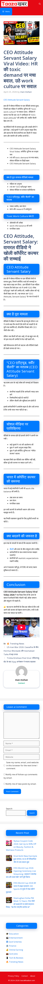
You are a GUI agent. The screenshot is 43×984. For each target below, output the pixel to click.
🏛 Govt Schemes (14, 941)
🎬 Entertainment (14, 937)
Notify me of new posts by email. (21, 783)
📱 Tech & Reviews (14, 957)
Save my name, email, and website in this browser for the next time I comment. (22, 765)
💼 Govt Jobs (12, 953)
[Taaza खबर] (14, 4)
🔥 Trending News (15, 643)
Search (9, 808)
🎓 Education (12, 933)
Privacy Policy (13, 976)
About (32, 976)
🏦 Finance (11, 945)
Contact (21, 683)
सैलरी (12, 549)
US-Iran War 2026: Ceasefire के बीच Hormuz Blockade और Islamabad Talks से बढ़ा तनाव (21, 651)
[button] (39, 4)
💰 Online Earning (14, 949)
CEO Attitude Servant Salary (17, 99)
